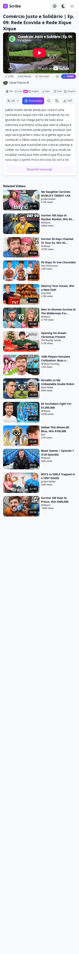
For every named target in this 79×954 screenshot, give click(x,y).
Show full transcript (39, 169)
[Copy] (56, 100)
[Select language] (54, 6)
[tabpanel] (39, 135)
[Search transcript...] (48, 100)
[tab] (9, 91)
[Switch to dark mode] (63, 6)
